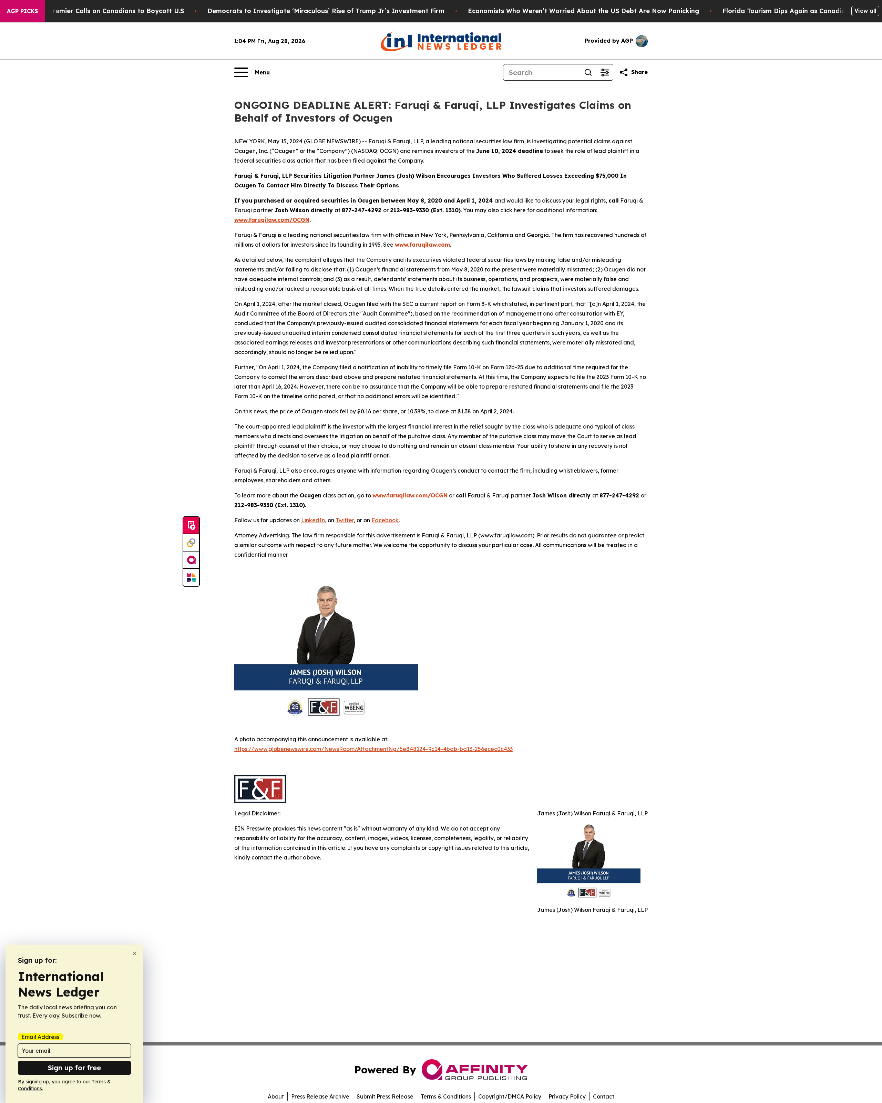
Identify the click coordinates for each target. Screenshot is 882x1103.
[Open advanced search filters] (604, 72)
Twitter (345, 520)
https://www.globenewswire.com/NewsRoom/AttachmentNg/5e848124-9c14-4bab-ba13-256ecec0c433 (373, 748)
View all (865, 10)
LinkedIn (313, 520)
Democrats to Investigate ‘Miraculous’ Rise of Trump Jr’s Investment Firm (325, 11)
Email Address (40, 1036)
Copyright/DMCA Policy (509, 1096)
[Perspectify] (191, 543)
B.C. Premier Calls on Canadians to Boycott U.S (109, 11)
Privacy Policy (567, 1096)
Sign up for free (74, 1067)
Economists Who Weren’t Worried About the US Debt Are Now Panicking (583, 11)
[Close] (134, 953)
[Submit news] (191, 525)
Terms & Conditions (446, 1096)
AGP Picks (22, 11)
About (276, 1096)
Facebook (385, 520)
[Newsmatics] (191, 577)
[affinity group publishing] (191, 560)
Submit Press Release (385, 1096)
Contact (603, 1096)
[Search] (588, 72)
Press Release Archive (320, 1096)
